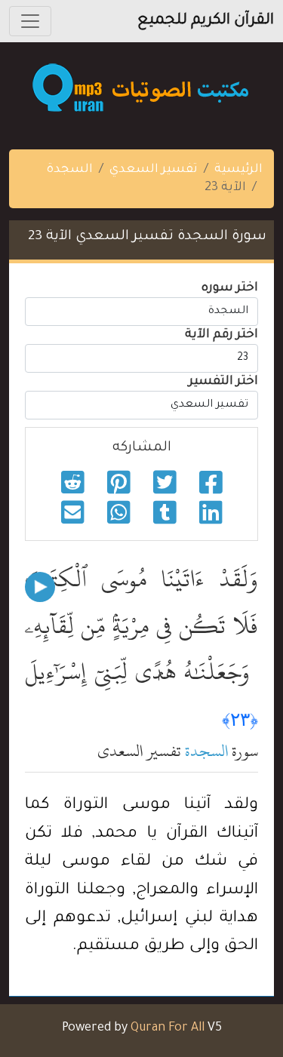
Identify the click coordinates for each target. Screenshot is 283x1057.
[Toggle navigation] (30, 21)
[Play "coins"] (40, 587)
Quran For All (168, 1028)
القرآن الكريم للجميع (205, 21)
